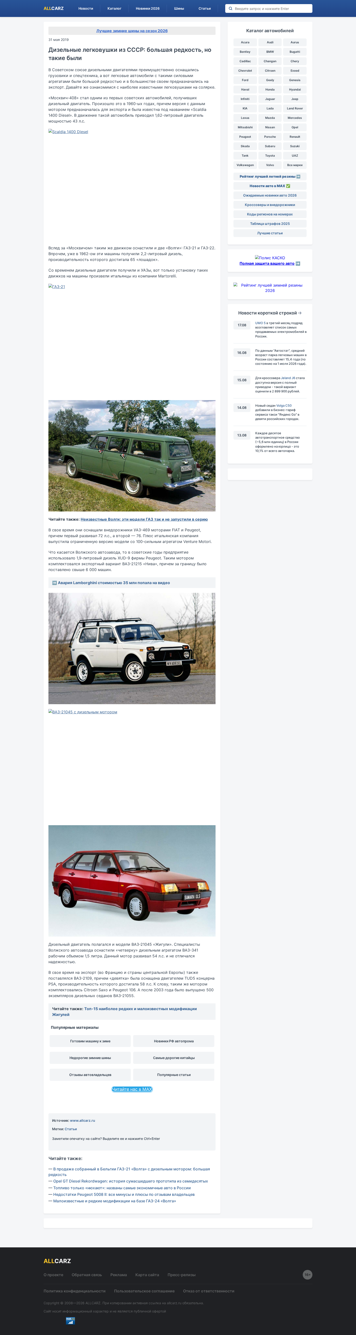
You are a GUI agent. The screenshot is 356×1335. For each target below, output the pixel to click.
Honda (270, 89)
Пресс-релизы (182, 1274)
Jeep (294, 99)
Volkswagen (245, 165)
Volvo (270, 165)
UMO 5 (260, 323)
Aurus (295, 42)
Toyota (270, 155)
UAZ (295, 155)
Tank (245, 155)
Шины (179, 8)
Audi (270, 42)
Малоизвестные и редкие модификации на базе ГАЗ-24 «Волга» (114, 1200)
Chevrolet (245, 70)
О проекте (53, 1274)
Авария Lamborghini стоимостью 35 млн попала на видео (114, 582)
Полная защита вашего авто (267, 263)
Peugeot (245, 136)
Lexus (245, 118)
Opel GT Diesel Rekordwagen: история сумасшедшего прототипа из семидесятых (130, 1181)
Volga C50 (284, 405)
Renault (295, 136)
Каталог (114, 8)
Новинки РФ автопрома (174, 1041)
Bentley (245, 51)
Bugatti (295, 51)
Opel (295, 127)
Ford (245, 80)
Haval (245, 89)
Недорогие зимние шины (90, 1058)
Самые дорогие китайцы (174, 1058)
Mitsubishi (245, 127)
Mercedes (295, 118)
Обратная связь (87, 1274)
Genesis (295, 80)
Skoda (245, 146)
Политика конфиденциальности (75, 1291)
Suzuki (295, 146)
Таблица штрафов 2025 (270, 223)
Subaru (270, 146)
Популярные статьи (174, 1075)
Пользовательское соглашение (144, 1291)
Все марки (294, 165)
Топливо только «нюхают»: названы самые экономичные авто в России (122, 1187)
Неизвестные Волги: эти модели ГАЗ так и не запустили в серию (144, 519)
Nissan (270, 127)
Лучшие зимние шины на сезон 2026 (132, 30)
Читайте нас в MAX (132, 1089)
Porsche (270, 136)
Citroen (270, 70)
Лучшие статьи (270, 233)
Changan (270, 61)
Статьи (205, 8)
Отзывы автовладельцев (90, 1075)
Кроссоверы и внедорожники (270, 205)
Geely (270, 80)
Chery (295, 61)
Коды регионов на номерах (270, 214)
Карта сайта (147, 1274)
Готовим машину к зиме (90, 1041)
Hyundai (295, 89)
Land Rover (295, 108)
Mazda (270, 118)
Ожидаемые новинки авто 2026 (270, 195)
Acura (245, 42)
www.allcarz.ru (82, 1120)
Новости (85, 8)
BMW (270, 51)
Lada (270, 108)
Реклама (118, 1274)
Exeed (295, 70)
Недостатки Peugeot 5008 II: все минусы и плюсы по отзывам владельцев (124, 1194)
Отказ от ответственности (208, 1291)
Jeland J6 (288, 378)
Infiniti (245, 99)
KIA (245, 108)
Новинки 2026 (148, 8)
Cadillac (245, 61)
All (54, 8)
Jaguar (270, 99)
